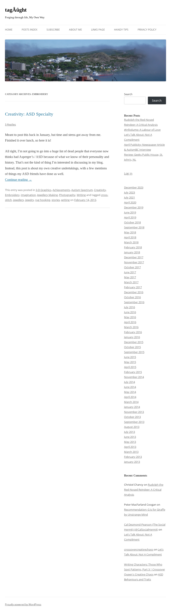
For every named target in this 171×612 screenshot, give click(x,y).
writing (65, 200)
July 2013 (129, 432)
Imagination (28, 195)
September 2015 (134, 352)
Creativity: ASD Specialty (29, 114)
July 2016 (129, 307)
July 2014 (129, 382)
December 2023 (133, 187)
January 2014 (132, 407)
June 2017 (130, 272)
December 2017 (133, 257)
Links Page (98, 29)
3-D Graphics (43, 190)
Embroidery (12, 195)
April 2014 (130, 397)
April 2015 (130, 367)
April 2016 (130, 322)
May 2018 (130, 232)
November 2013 (134, 412)
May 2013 (130, 442)
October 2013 (132, 417)
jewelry (29, 200)
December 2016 (133, 292)
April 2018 (130, 237)
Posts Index (29, 29)
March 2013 (131, 452)
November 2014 (134, 377)
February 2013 (133, 457)
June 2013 (130, 437)
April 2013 (130, 447)
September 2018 (134, 227)
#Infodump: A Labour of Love (142, 130)
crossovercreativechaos (138, 549)
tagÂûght (16, 10)
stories (56, 200)
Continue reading (18, 179)
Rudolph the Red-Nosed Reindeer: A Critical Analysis (143, 489)
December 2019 (133, 207)
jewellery (18, 200)
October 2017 (132, 267)
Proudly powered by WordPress (23, 604)
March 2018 (131, 242)
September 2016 (134, 302)
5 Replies (10, 124)
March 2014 (131, 402)
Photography (67, 195)
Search (128, 94)
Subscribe (53, 29)
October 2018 (132, 222)
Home (9, 29)
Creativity (100, 190)
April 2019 (130, 217)
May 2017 (130, 277)
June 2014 (130, 387)
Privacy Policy (147, 29)
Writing (81, 195)
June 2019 (130, 212)
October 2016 (132, 297)
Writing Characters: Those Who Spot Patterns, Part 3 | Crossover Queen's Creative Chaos (144, 569)
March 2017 (131, 282)
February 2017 (133, 287)
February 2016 (133, 332)
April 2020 (130, 202)
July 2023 (129, 192)
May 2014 (130, 392)
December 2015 (133, 342)
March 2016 (131, 327)
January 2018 (132, 252)
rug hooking (42, 200)
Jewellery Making (47, 195)
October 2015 (132, 347)
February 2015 (133, 372)
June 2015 (130, 357)
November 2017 (134, 262)
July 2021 (129, 197)
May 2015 (130, 362)
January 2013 (132, 462)
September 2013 (134, 422)
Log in (128, 173)
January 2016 (132, 337)
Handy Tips (121, 29)
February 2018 (133, 247)
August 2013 (131, 427)
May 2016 (130, 317)
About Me (75, 29)
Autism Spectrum (82, 190)
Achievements (61, 190)
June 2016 (130, 312)
